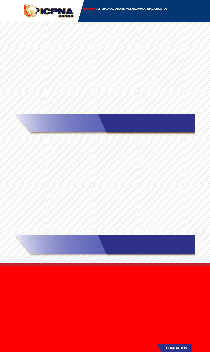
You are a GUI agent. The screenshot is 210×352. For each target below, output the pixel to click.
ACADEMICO (115, 8)
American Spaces (164, 216)
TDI (62, 298)
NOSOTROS (89, 8)
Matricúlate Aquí (46, 106)
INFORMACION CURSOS (105, 106)
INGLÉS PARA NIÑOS (46, 216)
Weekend (65, 289)
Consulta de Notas (71, 318)
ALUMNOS (140, 8)
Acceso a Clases (164, 106)
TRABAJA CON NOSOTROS (28, 311)
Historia (19, 277)
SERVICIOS (128, 8)
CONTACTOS (160, 8)
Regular (64, 285)
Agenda (19, 293)
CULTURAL (102, 8)
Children (65, 277)
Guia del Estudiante (71, 310)
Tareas (63, 314)
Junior (63, 281)
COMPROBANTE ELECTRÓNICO (31, 306)
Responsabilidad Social (28, 281)
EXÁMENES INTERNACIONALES (105, 216)
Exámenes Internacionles (74, 294)
